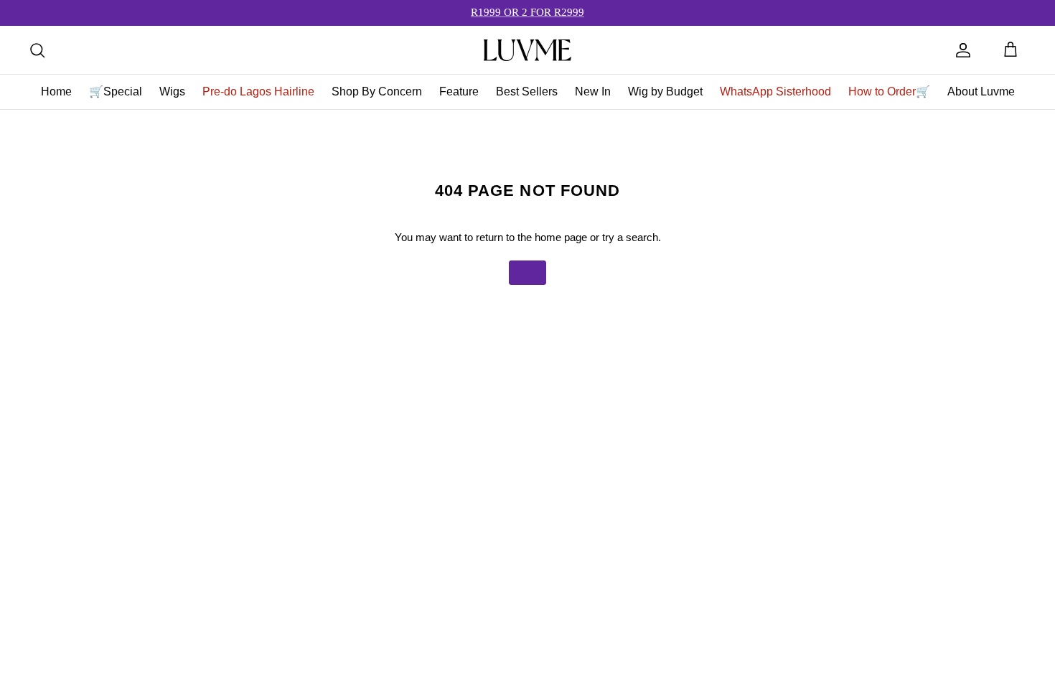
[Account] (963, 50)
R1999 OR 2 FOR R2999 (527, 12)
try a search (630, 237)
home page (561, 237)
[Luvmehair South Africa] (527, 50)
